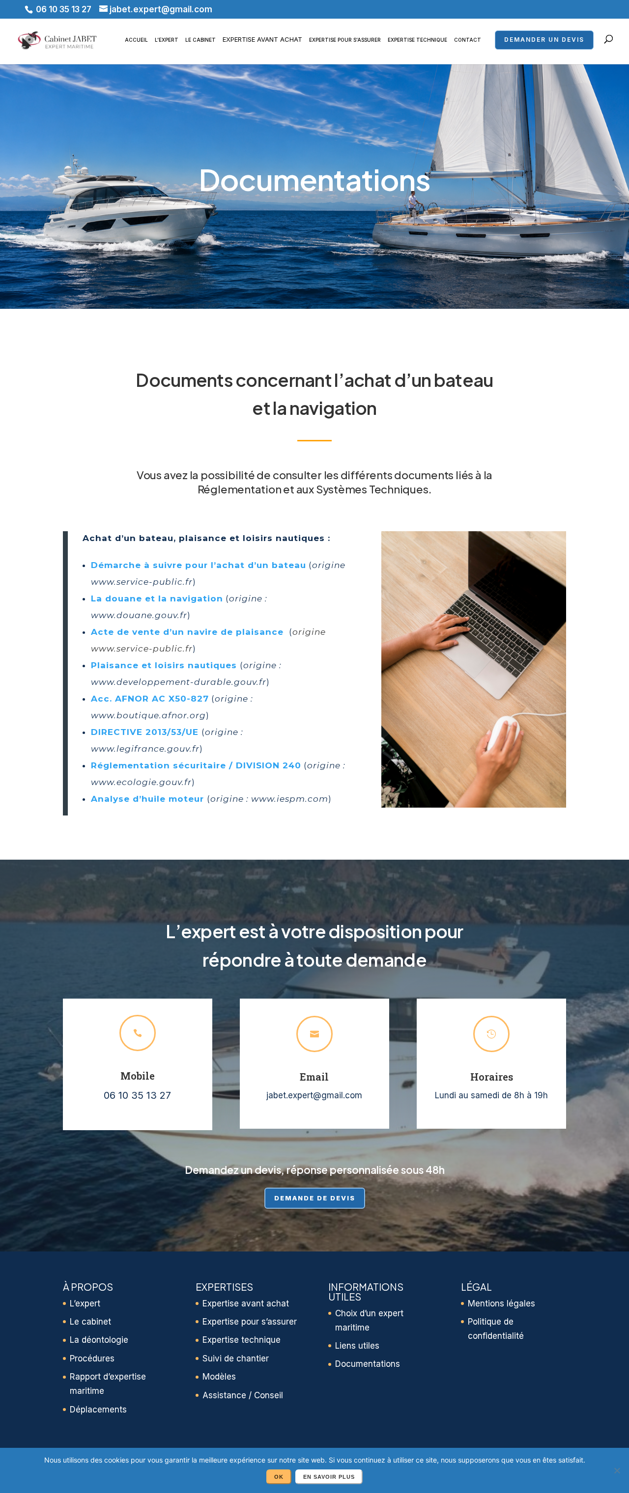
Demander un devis (544, 39)
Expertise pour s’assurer (345, 40)
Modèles (219, 1377)
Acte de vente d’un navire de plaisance (188, 632)
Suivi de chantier (235, 1358)
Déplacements (98, 1409)
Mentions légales (501, 1303)
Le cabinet (200, 40)
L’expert (166, 40)
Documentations (367, 1364)
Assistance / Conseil (242, 1395)
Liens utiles (357, 1346)
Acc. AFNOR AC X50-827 (150, 699)
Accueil (136, 40)
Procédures (92, 1358)
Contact (467, 40)
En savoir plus (329, 1477)
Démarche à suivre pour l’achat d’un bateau (198, 565)
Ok (279, 1477)
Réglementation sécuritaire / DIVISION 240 (196, 765)
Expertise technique (417, 40)
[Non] (617, 1470)
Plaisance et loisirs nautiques (164, 665)
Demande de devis (314, 1198)
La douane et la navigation (157, 598)
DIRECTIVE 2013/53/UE (145, 732)
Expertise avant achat (262, 39)
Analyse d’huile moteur (147, 799)
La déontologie (99, 1340)
